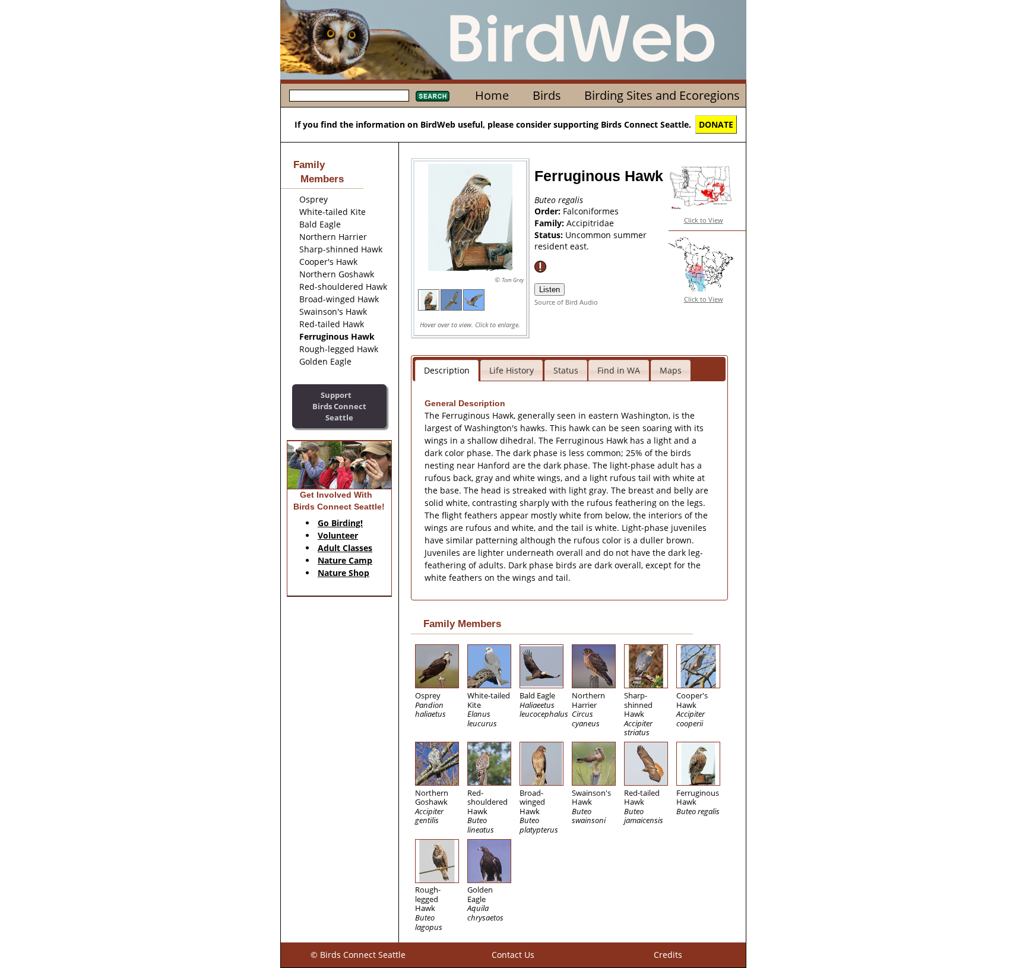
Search (432, 96)
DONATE (716, 124)
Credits (668, 954)
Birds (547, 95)
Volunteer (338, 535)
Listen (549, 289)
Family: (550, 223)
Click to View (703, 220)
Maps (671, 370)
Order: (548, 211)
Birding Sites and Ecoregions (662, 95)
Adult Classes (345, 547)
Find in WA (618, 370)
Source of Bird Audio (566, 302)
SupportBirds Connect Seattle (339, 406)
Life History (511, 370)
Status (565, 370)
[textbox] (349, 96)
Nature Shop (343, 572)
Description (447, 370)
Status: (549, 235)
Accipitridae (590, 223)
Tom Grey (513, 280)
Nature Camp (345, 560)
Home (492, 95)
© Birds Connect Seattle (358, 954)
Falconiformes (591, 211)
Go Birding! (340, 523)
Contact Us (513, 954)
